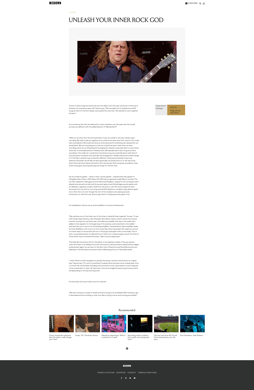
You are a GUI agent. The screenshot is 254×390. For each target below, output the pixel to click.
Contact (131, 373)
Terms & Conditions (147, 373)
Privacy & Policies (106, 373)
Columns (72, 12)
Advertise (121, 373)
